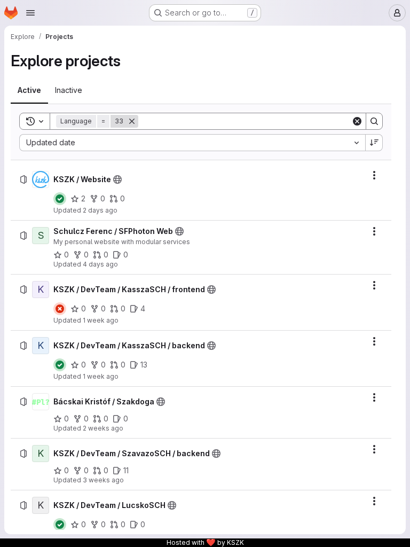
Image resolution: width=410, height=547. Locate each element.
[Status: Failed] (59, 308)
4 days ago (100, 264)
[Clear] (357, 121)
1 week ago (101, 320)
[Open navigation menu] (30, 12)
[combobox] (192, 142)
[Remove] (131, 121)
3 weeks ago (103, 480)
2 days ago (100, 210)
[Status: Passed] (59, 198)
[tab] (29, 90)
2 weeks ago (103, 428)
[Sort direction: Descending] (374, 142)
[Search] (374, 121)
